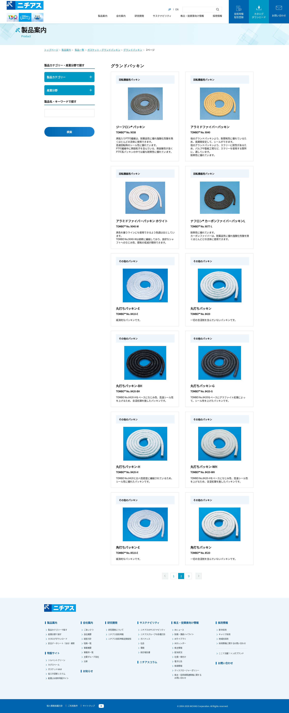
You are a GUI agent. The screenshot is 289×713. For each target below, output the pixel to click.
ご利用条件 (73, 705)
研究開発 (139, 15)
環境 (142, 647)
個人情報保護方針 (55, 705)
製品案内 (102, 15)
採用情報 (217, 15)
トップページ (51, 49)
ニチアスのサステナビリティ (152, 629)
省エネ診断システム (56, 673)
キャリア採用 (224, 634)
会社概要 (87, 634)
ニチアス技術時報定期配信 (119, 638)
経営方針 (87, 638)
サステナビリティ (162, 15)
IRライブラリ (180, 638)
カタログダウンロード (57, 638)
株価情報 (178, 665)
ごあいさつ (88, 629)
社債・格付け (180, 656)
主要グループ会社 (91, 656)
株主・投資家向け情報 (192, 15)
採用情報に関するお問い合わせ (232, 643)
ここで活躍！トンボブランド (231, 653)
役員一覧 (87, 643)
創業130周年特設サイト (58, 678)
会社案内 (121, 15)
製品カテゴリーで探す (57, 629)
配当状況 (178, 652)
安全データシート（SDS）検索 (61, 643)
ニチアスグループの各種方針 (152, 634)
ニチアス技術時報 (116, 634)
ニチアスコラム (148, 662)
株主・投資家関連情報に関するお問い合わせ (187, 676)
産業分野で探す (55, 634)
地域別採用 (223, 638)
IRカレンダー (180, 643)
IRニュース (179, 629)
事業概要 (87, 647)
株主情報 (178, 647)
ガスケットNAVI (55, 669)
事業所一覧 (88, 652)
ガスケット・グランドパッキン (103, 49)
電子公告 (178, 661)
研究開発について (116, 629)
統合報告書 (145, 652)
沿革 (86, 661)
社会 (142, 643)
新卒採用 (222, 629)
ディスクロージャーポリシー (186, 670)
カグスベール (53, 664)
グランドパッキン (132, 49)
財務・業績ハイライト (184, 634)
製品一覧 (79, 49)
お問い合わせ (225, 663)
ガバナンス (145, 638)
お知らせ (88, 671)
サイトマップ (89, 705)
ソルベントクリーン (56, 660)
